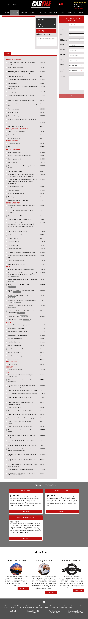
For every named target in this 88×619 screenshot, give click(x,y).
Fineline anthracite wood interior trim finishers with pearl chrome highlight (21, 449)
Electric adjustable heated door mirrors (19, 155)
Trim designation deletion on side (18, 197)
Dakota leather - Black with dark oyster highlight (22, 414)
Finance (32, 12)
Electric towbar (12, 162)
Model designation (13, 190)
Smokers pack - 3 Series (19, 319)
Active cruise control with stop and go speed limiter (21, 63)
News (81, 12)
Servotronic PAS (13, 112)
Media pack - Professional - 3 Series (18, 296)
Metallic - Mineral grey (14, 352)
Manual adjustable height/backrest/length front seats (22, 256)
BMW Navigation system (15, 76)
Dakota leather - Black (14, 407)
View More (26, 511)
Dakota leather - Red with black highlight (20, 426)
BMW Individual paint (14, 152)
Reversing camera (13, 109)
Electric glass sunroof (14, 159)
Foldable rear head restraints (16, 235)
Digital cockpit (12, 83)
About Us (24, 12)
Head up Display (13, 92)
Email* (61, 34)
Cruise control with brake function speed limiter (22, 80)
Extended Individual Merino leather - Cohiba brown (21, 441)
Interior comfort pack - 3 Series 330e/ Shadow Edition (21, 291)
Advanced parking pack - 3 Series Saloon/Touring (22, 280)
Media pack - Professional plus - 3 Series (20, 306)
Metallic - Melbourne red (15, 349)
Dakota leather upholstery (16, 216)
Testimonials (71, 12)
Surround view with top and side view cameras (22, 119)
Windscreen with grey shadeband (18, 200)
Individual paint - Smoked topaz (17, 331)
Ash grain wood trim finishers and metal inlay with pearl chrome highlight (21, 386)
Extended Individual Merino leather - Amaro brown (21, 430)
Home (7, 12)
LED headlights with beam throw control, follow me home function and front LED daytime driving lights (22, 181)
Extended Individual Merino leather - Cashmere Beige (22, 436)
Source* (62, 64)
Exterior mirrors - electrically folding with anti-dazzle (21, 166)
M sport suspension (14, 138)
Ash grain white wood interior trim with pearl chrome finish (21, 380)
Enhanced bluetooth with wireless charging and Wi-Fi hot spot (22, 87)
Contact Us (42, 12)
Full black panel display (14, 238)
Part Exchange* (62, 60)
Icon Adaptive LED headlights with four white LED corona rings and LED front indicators (21, 175)
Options (7, 53)
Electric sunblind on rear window (17, 231)
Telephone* (62, 49)
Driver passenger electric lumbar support (20, 219)
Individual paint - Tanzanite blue (17, 335)
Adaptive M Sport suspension (17, 131)
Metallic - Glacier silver (14, 345)
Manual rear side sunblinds (16, 261)
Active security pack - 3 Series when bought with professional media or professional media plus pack (22, 274)
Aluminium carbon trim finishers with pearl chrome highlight (20, 375)
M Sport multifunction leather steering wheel (21, 252)
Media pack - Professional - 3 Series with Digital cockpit (22, 301)
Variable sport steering (14, 123)
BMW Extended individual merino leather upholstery (20, 211)
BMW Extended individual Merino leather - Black (22, 390)
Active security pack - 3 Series (21, 269)
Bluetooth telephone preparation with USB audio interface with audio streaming (21, 72)
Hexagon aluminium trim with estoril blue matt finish (22, 460)
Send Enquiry (72, 96)
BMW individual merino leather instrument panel (22, 394)
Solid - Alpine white (13, 359)
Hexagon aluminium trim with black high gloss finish (22, 455)
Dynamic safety (12, 364)
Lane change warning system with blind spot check (21, 96)
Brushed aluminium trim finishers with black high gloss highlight (21, 403)
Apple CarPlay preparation (15, 67)
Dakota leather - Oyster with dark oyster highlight (20, 422)
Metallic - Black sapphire (15, 338)
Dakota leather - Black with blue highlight (20, 411)
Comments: (62, 76)
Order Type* (62, 54)
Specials (15, 12)
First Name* (62, 24)
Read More (23, 589)
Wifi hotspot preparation (15, 126)
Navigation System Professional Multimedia (21, 100)
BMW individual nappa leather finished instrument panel (19, 398)
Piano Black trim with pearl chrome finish (20, 469)
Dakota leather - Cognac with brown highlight (21, 418)
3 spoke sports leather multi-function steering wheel (21, 206)
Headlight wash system (15, 171)
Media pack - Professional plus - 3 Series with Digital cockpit (21, 311)
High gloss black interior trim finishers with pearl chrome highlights (22, 465)
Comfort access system (15, 369)
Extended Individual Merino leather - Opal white (22, 445)
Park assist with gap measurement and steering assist (22, 104)
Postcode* (62, 44)
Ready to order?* (62, 70)
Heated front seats (13, 242)
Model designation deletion (16, 193)
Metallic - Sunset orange (15, 356)
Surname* (62, 29)
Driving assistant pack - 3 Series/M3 (18, 285)
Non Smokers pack (17, 316)
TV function (11, 147)
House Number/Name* (63, 40)
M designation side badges (16, 186)
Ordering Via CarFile (56, 12)
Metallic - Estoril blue (14, 342)
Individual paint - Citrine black (16, 328)
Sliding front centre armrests (16, 264)
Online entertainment (14, 143)
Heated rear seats (13, 245)
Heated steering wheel (15, 248)
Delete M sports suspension (16, 135)
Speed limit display (13, 116)
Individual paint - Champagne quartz (19, 325)
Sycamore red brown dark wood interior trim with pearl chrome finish (21, 474)
